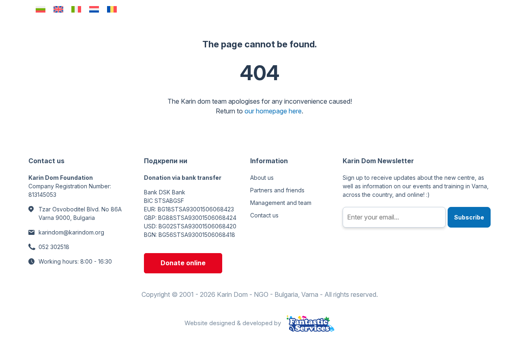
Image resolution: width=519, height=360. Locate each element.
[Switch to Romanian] (112, 9)
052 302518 (54, 246)
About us (262, 177)
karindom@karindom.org (71, 232)
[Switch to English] (58, 9)
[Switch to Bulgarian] (40, 9)
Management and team (280, 202)
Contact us (264, 215)
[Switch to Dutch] (94, 9)
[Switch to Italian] (76, 9)
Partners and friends (277, 190)
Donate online (183, 263)
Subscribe (469, 217)
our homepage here (273, 111)
